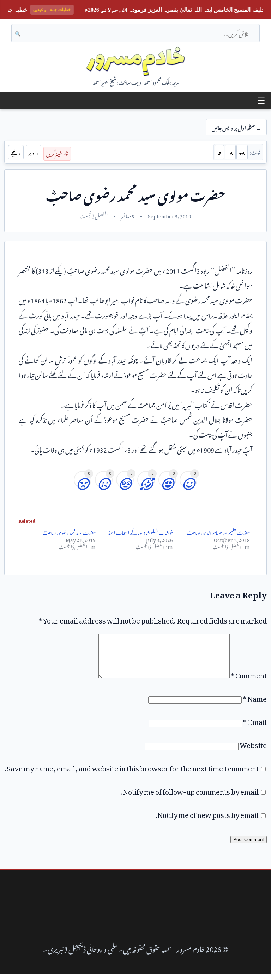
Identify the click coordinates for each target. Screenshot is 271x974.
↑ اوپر (33, 152)
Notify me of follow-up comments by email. (190, 790)
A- (230, 152)
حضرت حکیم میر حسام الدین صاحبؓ (218, 532)
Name (255, 697)
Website (253, 743)
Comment (249, 674)
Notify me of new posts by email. (207, 813)
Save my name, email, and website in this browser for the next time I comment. (132, 767)
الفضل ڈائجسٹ (94, 215)
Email (255, 720)
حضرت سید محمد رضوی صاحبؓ (69, 532)
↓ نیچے (16, 152)
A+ (242, 152)
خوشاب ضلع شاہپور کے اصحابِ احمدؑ (140, 532)
